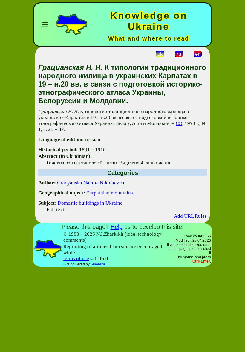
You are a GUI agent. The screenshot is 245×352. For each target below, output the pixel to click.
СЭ (179, 123)
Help (116, 226)
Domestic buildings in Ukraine (90, 203)
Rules (201, 216)
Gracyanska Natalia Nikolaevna (90, 183)
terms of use (76, 258)
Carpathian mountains (109, 193)
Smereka (98, 264)
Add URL (184, 216)
